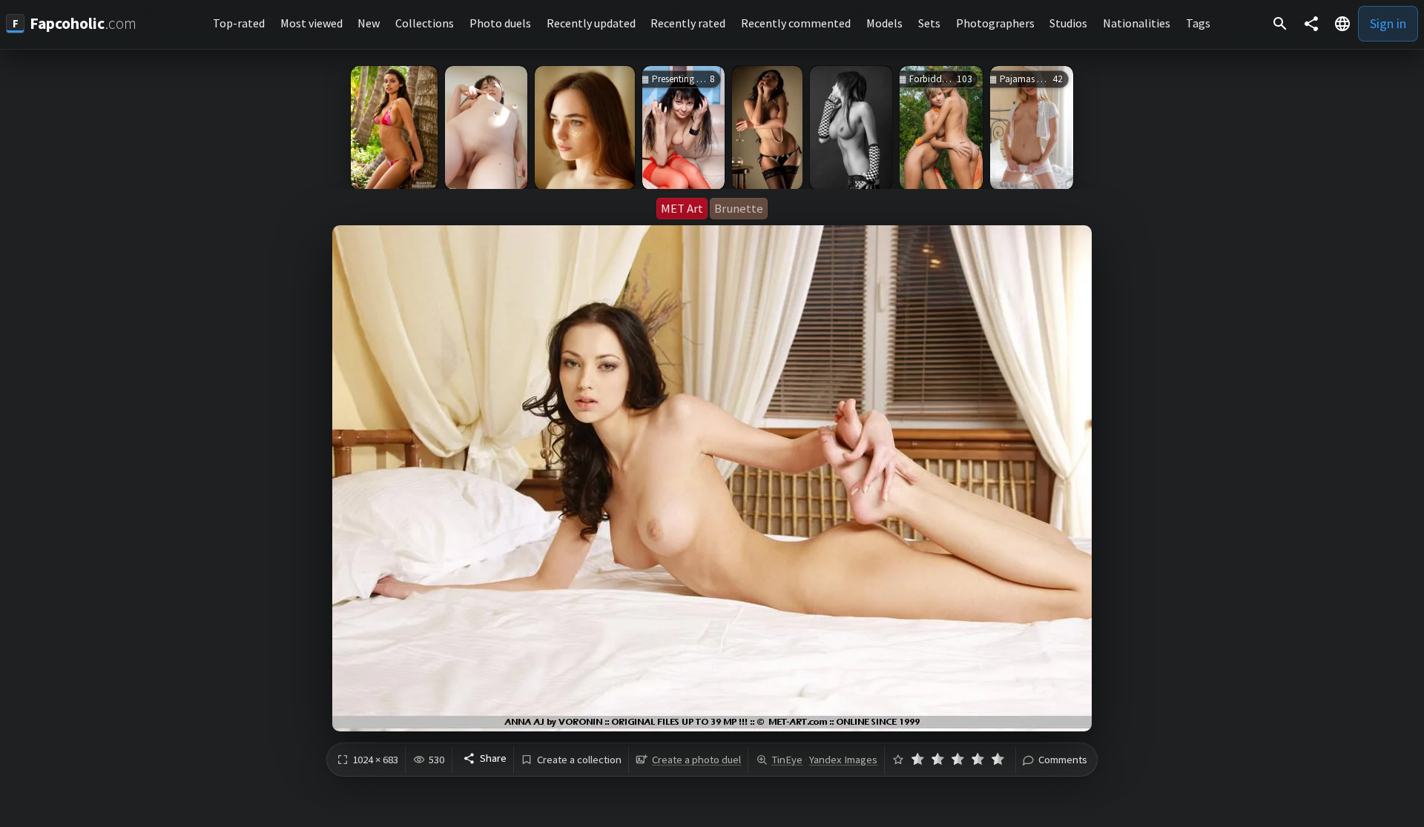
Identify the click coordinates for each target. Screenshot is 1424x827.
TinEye (786, 759)
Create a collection (579, 760)
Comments (1062, 760)
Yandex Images (843, 759)
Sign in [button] (1388, 23)
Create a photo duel (696, 759)
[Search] (1280, 24)
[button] (1342, 24)
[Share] (1311, 24)
